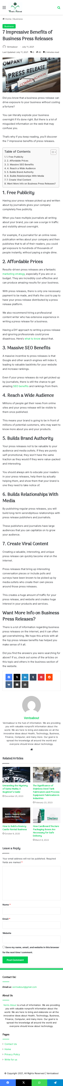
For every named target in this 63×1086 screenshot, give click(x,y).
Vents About (9, 1005)
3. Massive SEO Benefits (20, 164)
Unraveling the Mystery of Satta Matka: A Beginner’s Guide (15, 789)
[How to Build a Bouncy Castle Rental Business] (16, 815)
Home (8, 19)
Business (18, 19)
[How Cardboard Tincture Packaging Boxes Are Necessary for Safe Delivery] (47, 815)
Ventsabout (12, 47)
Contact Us (11, 1044)
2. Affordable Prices (17, 160)
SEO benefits (21, 386)
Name (7, 904)
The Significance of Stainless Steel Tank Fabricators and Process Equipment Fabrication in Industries (46, 792)
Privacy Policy (12, 1054)
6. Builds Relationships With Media (25, 176)
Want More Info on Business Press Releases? (31, 183)
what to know (32, 338)
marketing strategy (14, 273)
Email (6, 918)
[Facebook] (9, 677)
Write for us (11, 1059)
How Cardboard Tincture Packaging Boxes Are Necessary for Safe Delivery (46, 831)
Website (7, 933)
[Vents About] (15, 7)
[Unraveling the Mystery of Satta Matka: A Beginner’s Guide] (16, 774)
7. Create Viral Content (19, 179)
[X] (17, 677)
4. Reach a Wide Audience (21, 168)
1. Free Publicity (14, 156)
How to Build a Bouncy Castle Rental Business (15, 827)
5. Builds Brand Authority (20, 172)
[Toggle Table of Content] (52, 152)
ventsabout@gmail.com (24, 987)
